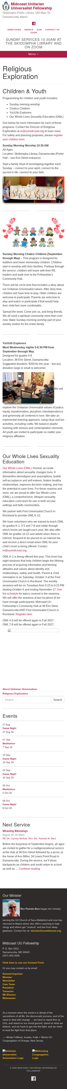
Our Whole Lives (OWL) (17, 468)
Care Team (9, 984)
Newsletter (9, 980)
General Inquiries (13, 974)
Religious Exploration (15, 693)
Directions (14, 30)
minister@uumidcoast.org (46, 931)
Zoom (33, 33)
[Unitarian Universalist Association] (17, 1054)
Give (39, 30)
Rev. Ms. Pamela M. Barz (42, 838)
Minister (7, 977)
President (8, 987)
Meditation (9, 743)
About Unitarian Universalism (20, 689)
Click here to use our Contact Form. (23, 962)
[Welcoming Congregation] (41, 1054)
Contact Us (52, 30)
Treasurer (8, 991)
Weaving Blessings (15, 831)
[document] (33, 470)
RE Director (9, 994)
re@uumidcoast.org (32, 131)
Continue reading (29, 868)
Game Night (9, 728)
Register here (24, 614)
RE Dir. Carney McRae (15, 838)
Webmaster (9, 998)
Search (28, 30)
